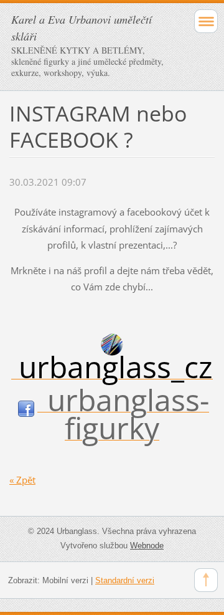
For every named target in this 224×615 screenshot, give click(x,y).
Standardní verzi (124, 580)
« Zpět (22, 480)
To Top (206, 580)
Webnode (147, 545)
